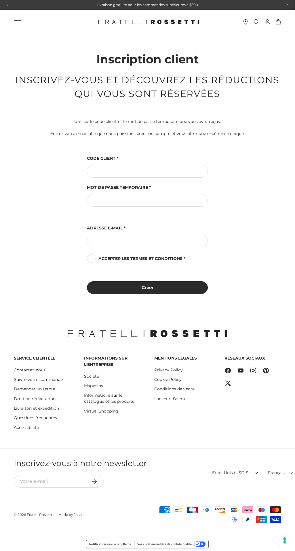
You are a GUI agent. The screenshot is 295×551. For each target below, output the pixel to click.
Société (91, 376)
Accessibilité (26, 427)
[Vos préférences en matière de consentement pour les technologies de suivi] (284, 540)
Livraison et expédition (36, 408)
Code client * (102, 158)
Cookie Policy (168, 379)
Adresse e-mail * (106, 228)
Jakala (79, 514)
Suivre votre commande (38, 379)
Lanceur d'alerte (170, 398)
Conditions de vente (174, 389)
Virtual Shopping (101, 411)
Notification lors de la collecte (110, 544)
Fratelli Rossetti (40, 514)
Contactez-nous (29, 370)
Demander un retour (35, 389)
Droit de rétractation (35, 398)
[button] (278, 21)
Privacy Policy (168, 370)
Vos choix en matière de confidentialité (164, 544)
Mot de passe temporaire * (119, 187)
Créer (147, 287)
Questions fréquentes (35, 417)
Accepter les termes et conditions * (141, 258)
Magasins (93, 385)
